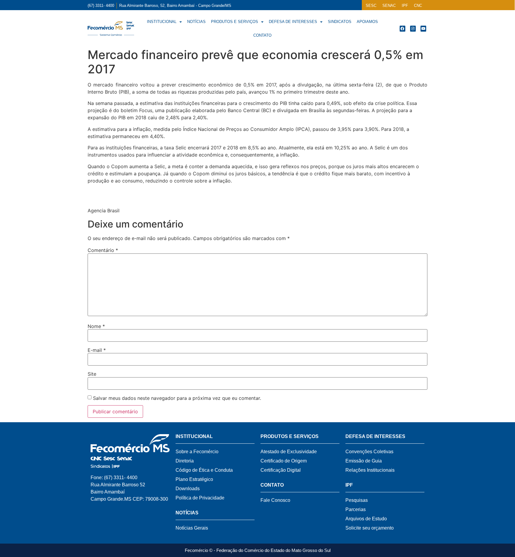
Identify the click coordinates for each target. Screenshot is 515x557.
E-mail (97, 350)
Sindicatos (339, 21)
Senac (389, 5)
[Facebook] (402, 28)
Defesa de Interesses (293, 21)
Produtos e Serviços (234, 21)
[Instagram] (413, 28)
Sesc (371, 5)
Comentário (103, 250)
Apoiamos (367, 21)
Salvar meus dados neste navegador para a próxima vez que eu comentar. (177, 398)
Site (92, 374)
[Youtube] (423, 28)
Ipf (405, 5)
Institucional (161, 21)
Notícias (196, 21)
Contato (262, 35)
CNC (418, 5)
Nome (96, 326)
